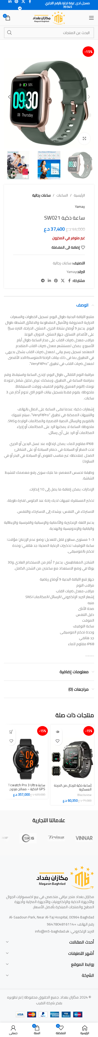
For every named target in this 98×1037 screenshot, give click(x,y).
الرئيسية (79, 195)
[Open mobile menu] (91, 18)
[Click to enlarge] (84, 138)
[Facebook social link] (69, 280)
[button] (89, 97)
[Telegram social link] (19, 8)
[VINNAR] (84, 838)
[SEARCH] (9, 32)
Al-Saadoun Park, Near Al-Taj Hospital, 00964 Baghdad (51, 917)
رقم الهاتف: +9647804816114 (70, 924)
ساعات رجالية (41, 195)
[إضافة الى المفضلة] (57, 740)
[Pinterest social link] (56, 280)
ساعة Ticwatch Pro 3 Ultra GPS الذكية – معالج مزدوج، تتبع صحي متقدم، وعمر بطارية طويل (26, 791)
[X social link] (62, 280)
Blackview (84, 795)
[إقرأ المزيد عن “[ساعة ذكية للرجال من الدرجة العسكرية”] (57, 731)
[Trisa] (56, 838)
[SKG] (28, 838)
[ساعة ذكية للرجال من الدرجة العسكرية (72, 787)
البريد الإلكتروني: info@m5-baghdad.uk (64, 931)
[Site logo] (49, 17)
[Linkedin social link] (49, 280)
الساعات (62, 195)
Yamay (80, 206)
